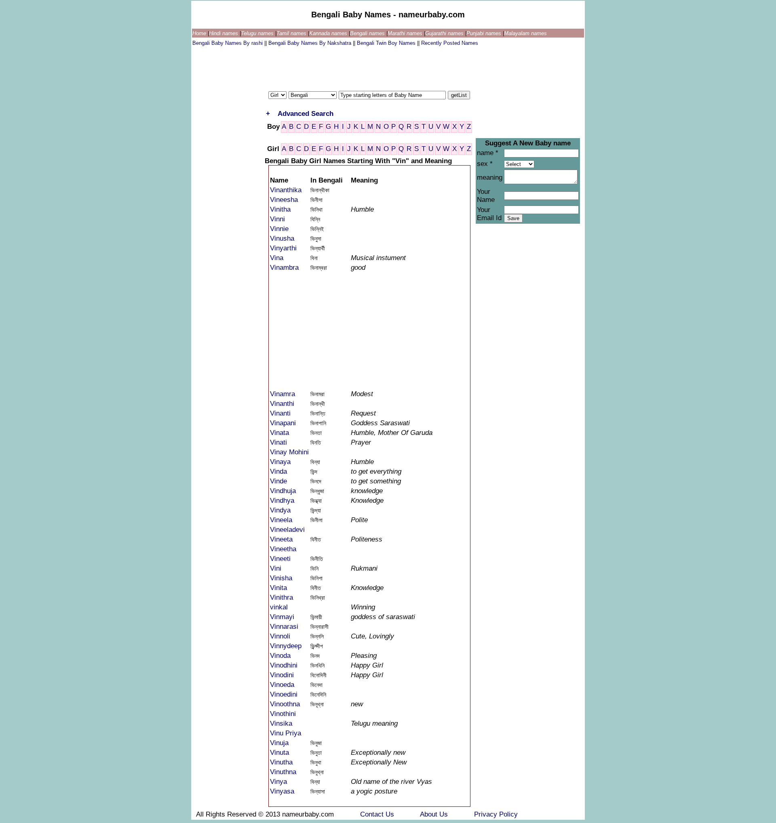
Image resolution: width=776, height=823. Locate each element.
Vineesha (284, 200)
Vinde (278, 481)
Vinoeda (282, 685)
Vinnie (279, 229)
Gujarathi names (445, 33)
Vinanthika (286, 190)
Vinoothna (285, 704)
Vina (276, 258)
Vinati (278, 442)
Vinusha (282, 238)
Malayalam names (525, 33)
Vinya (278, 781)
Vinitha (280, 209)
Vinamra (282, 394)
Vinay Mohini (289, 452)
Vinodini (282, 675)
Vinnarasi (284, 626)
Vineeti (280, 559)
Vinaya (280, 462)
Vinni (277, 219)
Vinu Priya (285, 733)
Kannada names (329, 33)
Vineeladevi (287, 529)
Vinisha (281, 578)
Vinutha (281, 762)
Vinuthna (283, 772)
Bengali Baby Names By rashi (228, 43)
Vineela (281, 520)
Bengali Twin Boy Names (387, 43)
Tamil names (292, 33)
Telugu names (258, 33)
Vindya (280, 510)
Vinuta (279, 752)
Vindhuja (283, 491)
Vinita (278, 588)
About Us (435, 814)
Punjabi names (484, 33)
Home (200, 33)
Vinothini (283, 714)
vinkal (279, 607)
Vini (275, 568)
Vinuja (279, 743)
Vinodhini (283, 665)
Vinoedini (283, 694)
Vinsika (281, 723)
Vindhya (282, 500)
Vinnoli (280, 636)
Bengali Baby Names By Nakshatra (310, 43)
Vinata (279, 433)
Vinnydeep (286, 646)
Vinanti (280, 413)
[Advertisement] (339, 66)
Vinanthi (282, 403)
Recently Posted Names (449, 43)
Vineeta (281, 539)
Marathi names (406, 33)
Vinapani (283, 423)
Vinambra (284, 267)
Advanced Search (305, 114)
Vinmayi (282, 617)
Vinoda (280, 655)
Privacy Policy (496, 814)
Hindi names (224, 33)
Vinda (278, 471)
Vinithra (281, 597)
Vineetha (283, 549)
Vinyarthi (283, 248)
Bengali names (368, 33)
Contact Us (378, 814)
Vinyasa (282, 791)
